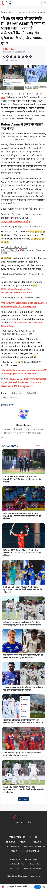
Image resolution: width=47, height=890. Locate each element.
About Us (23, 842)
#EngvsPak (7, 221)
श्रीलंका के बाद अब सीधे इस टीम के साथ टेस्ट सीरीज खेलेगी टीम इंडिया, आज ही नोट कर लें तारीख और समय (22, 623)
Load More (23, 799)
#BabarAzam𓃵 (21, 221)
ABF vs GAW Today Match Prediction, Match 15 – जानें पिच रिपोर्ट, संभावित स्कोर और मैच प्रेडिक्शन (22, 516)
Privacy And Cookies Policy (34, 846)
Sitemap (14, 851)
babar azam (17, 393)
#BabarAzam (20, 322)
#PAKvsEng (7, 289)
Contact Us (10, 842)
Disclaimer (37, 842)
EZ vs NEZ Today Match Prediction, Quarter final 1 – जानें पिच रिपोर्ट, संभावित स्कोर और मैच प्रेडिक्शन (23, 789)
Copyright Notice (12, 846)
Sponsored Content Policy (32, 868)
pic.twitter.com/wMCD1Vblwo (16, 292)
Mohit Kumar (10, 49)
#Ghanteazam (35, 322)
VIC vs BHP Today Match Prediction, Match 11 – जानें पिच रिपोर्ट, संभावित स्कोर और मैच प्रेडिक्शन (22, 479)
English (19, 822)
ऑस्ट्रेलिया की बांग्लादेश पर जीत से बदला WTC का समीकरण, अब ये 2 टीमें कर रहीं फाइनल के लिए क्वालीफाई (23, 721)
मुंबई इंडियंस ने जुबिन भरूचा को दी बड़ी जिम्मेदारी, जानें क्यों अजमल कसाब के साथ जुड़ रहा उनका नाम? (23, 656)
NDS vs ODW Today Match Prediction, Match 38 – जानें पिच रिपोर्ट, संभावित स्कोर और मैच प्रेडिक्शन (22, 553)
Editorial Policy (15, 859)
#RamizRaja (7, 326)
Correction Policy (35, 864)
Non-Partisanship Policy (17, 864)
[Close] (44, 887)
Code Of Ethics (14, 868)
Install (38, 887)
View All (39, 446)
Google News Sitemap (30, 851)
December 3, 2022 (37, 226)
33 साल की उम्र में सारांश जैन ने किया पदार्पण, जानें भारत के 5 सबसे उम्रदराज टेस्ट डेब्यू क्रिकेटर (23, 688)
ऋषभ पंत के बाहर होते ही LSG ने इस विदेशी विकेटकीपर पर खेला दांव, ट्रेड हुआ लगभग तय (22, 754)
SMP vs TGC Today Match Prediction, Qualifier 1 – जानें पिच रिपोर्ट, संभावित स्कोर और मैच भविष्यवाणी (22, 589)
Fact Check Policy (31, 859)
